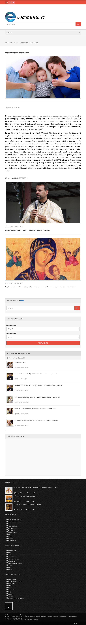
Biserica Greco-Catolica (15, 581)
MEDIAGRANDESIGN (32, 619)
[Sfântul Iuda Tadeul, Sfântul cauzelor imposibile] (10, 507)
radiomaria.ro (12, 540)
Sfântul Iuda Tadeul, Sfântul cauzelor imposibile (27, 504)
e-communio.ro (14, 615)
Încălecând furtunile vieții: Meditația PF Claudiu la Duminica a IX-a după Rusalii (37, 397)
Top (8, 607)
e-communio (8, 42)
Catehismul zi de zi (13, 559)
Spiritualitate (12, 590)
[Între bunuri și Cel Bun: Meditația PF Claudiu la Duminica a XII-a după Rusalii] (10, 490)
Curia (10, 567)
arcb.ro (10, 536)
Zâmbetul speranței (20, 362)
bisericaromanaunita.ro (15, 520)
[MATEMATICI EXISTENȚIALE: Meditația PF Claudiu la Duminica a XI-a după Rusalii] (11, 388)
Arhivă (10, 555)
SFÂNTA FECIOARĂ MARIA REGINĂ (24, 496)
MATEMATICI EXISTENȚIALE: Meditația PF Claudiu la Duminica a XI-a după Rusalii (38, 385)
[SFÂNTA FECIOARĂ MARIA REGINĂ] (10, 498)
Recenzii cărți (12, 561)
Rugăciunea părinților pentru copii (17, 52)
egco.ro (10, 524)
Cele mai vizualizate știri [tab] (16, 358)
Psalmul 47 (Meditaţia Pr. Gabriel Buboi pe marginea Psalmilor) (27, 230)
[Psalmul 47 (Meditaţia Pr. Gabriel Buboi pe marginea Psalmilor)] (43, 202)
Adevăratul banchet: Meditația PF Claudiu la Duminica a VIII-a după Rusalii (36, 374)
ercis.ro (10, 538)
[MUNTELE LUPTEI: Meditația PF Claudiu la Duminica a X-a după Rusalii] (11, 411)
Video (10, 565)
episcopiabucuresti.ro (14, 522)
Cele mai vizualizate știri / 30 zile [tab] (19, 354)
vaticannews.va (12, 532)
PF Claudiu (11, 583)
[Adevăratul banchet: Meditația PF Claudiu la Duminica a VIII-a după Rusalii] (11, 376)
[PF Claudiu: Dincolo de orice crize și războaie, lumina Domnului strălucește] (11, 423)
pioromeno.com (12, 528)
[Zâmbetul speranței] (11, 364)
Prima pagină (12, 550)
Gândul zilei (11, 557)
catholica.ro (11, 534)
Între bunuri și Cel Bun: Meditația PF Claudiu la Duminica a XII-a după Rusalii (36, 488)
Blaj (9, 592)
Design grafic (10, 619)
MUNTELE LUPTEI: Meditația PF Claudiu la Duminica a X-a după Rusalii (35, 408)
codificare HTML (23, 619)
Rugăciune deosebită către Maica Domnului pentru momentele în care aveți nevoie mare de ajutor (40, 287)
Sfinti (9, 588)
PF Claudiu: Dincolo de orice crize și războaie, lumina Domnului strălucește (36, 420)
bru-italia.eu (11, 530)
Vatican (10, 596)
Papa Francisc (12, 579)
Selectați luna (11, 325)
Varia (9, 585)
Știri (15, 42)
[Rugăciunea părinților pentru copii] (43, 77)
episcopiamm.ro (13, 526)
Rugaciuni (11, 594)
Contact (10, 569)
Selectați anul (11, 333)
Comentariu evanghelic (15, 563)
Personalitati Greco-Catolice (16, 598)
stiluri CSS (16, 619)
